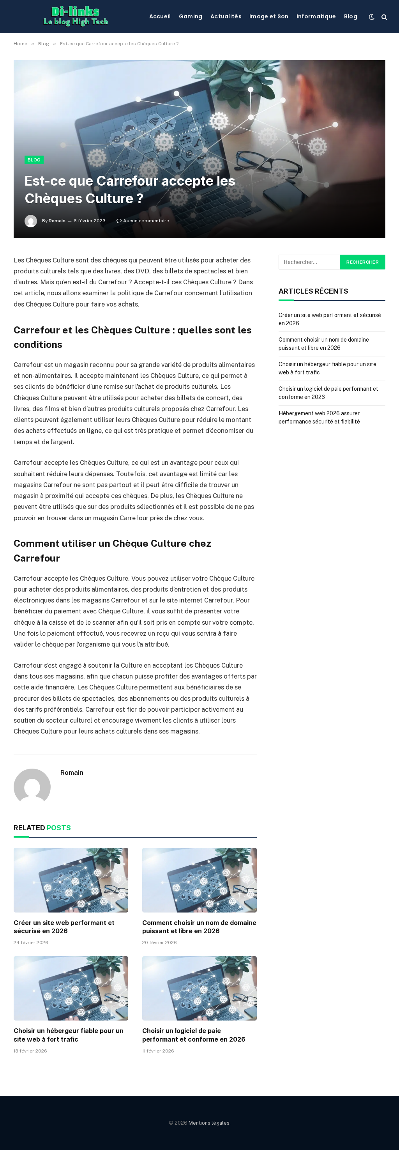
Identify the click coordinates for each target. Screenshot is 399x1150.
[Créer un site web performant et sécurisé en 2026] (71, 880)
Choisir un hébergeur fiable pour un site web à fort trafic (69, 1035)
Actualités (226, 16)
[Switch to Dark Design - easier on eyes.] (371, 17)
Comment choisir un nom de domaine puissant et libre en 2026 (199, 927)
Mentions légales (209, 1123)
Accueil (160, 16)
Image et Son (268, 16)
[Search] (383, 16)
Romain (57, 220)
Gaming (191, 16)
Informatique (316, 16)
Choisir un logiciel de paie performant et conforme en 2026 (193, 1035)
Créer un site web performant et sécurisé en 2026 (64, 927)
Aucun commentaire (146, 220)
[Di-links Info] (75, 17)
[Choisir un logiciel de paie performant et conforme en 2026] (199, 988)
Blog (350, 16)
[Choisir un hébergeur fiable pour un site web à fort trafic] (71, 988)
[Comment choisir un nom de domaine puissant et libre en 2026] (199, 880)
